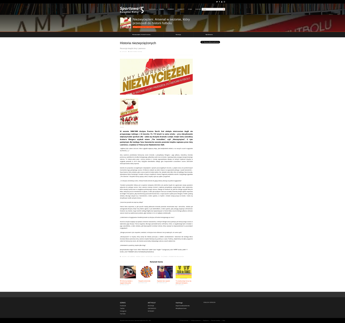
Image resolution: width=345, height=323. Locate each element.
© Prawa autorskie (184, 320)
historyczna (149, 256)
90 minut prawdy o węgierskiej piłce (126, 282)
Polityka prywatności (196, 320)
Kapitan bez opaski (163, 281)
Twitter (122, 308)
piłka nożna (156, 256)
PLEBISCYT (181, 9)
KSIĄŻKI (161, 9)
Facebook (123, 306)
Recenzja (178, 34)
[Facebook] (219, 2)
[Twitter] (217, 2)
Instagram (123, 311)
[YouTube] (221, 2)
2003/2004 (124, 256)
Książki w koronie (144, 281)
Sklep (223, 320)
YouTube (123, 314)
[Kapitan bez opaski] (165, 278)
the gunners (164, 256)
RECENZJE (152, 9)
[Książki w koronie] (147, 278)
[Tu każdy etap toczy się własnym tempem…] (184, 278)
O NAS (190, 9)
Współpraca (206, 320)
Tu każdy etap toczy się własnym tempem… (183, 282)
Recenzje (140, 51)
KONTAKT (198, 9)
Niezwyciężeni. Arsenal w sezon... (141, 34)
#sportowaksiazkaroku (183, 306)
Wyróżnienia (209, 34)
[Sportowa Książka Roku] (132, 13)
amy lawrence (131, 256)
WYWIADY (151, 311)
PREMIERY (171, 9)
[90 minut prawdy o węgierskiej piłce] (128, 278)
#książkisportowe (181, 308)
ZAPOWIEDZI (152, 308)
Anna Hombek (133, 51)
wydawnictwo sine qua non (176, 256)
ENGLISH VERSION (209, 302)
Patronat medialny (215, 320)
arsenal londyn (140, 256)
